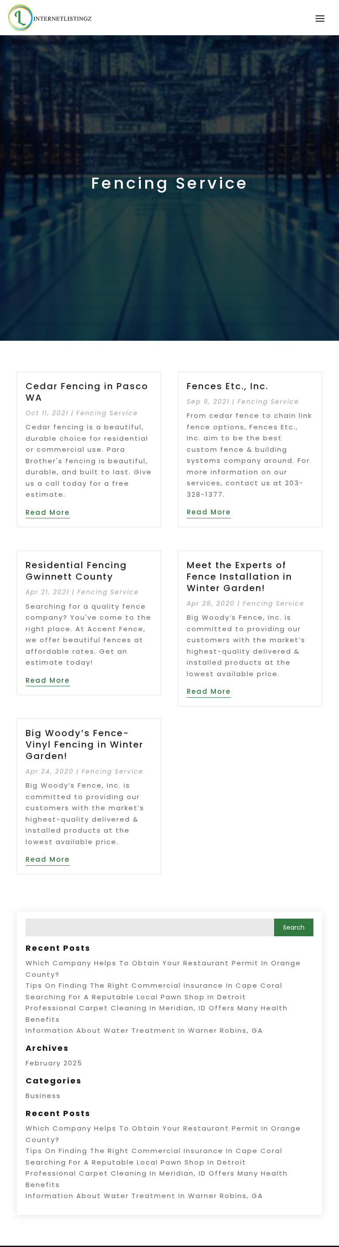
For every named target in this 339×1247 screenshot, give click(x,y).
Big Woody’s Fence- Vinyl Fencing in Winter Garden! (84, 744)
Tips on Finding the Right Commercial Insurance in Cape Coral (154, 985)
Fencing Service (107, 413)
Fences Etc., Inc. (227, 386)
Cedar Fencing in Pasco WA (87, 392)
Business (43, 1095)
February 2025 (54, 1063)
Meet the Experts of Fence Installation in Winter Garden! (239, 576)
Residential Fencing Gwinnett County (76, 571)
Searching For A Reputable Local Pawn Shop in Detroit (136, 996)
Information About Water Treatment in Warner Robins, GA (144, 1030)
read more (48, 512)
